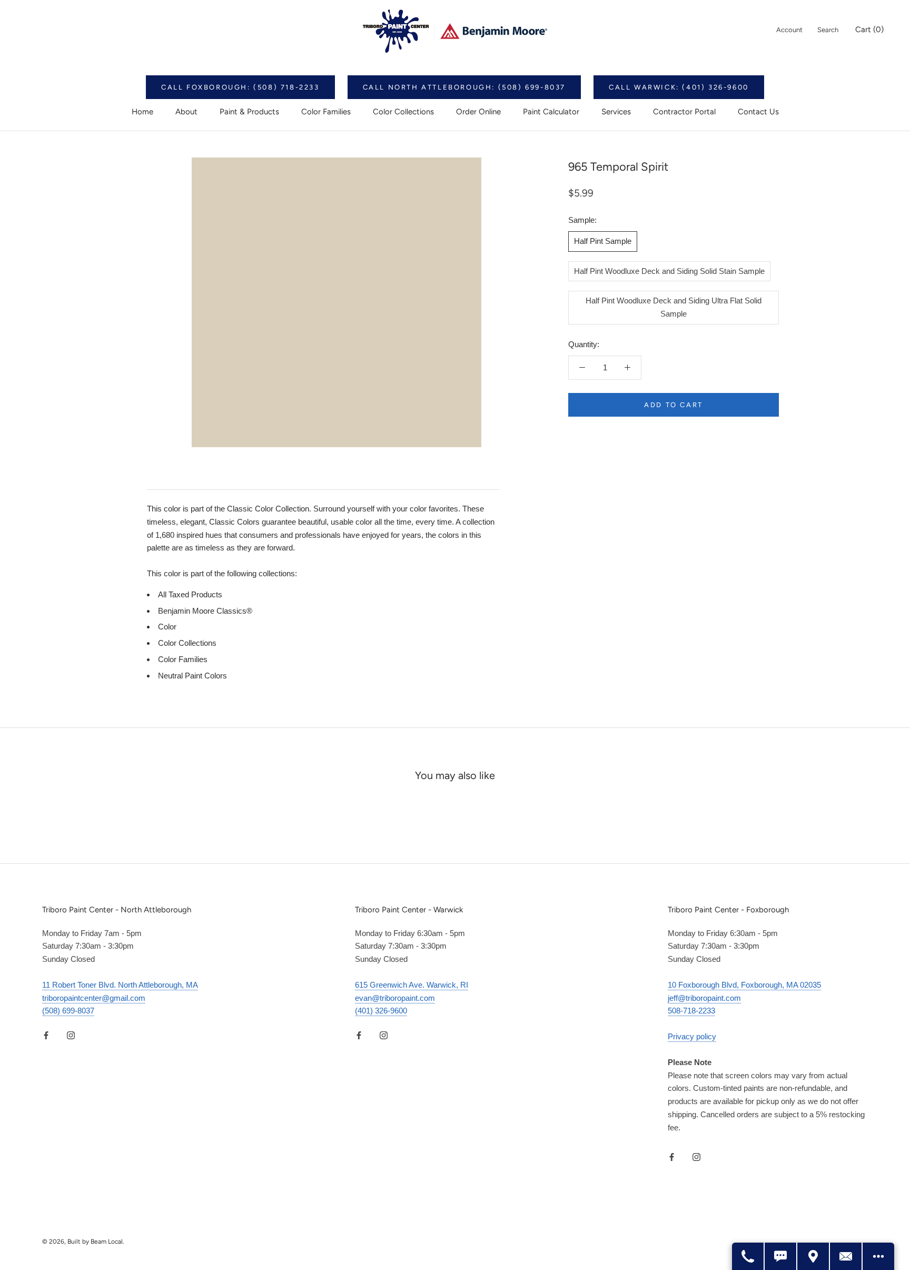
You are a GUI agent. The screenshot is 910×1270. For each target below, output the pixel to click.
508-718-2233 (691, 1010)
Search (827, 30)
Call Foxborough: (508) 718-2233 (240, 87)
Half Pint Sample (602, 240)
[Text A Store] (781, 1256)
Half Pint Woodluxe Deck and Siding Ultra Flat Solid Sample (673, 307)
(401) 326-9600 (381, 1010)
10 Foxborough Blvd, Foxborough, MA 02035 (744, 984)
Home (142, 111)
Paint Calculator (551, 111)
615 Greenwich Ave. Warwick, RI (411, 984)
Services (616, 111)
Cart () (869, 29)
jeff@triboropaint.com (704, 997)
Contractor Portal (684, 111)
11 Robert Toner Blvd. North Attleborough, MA (120, 984)
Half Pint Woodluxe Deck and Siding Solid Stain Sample (669, 270)
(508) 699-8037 (68, 1010)
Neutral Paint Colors (192, 675)
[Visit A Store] (813, 1256)
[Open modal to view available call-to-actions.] (878, 1256)
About (186, 111)
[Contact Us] (846, 1256)
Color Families (326, 111)
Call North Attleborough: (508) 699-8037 (464, 87)
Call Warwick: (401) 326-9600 (679, 87)
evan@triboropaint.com (395, 997)
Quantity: (583, 343)
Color (167, 626)
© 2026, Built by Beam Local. (83, 1241)
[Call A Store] (748, 1256)
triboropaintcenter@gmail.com (93, 997)
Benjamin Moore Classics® (205, 610)
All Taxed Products (190, 594)
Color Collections (403, 111)
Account (789, 30)
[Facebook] (46, 1034)
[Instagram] (71, 1034)
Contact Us (758, 111)
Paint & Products (249, 111)
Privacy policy (692, 1036)
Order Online (478, 111)
